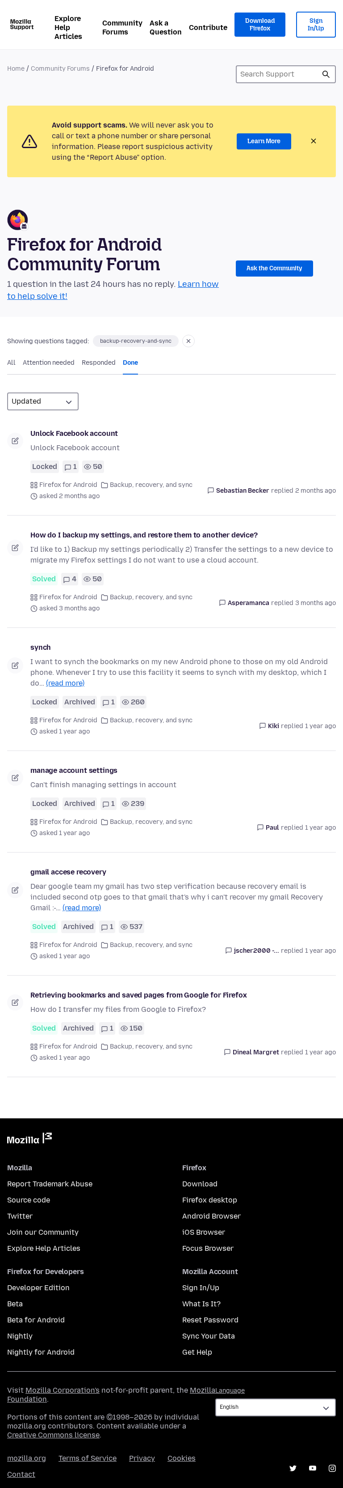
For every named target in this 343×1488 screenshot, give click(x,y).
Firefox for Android (68, 485)
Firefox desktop (209, 1200)
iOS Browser (203, 1232)
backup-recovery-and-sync (136, 341)
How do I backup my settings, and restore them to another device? (144, 535)
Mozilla (29, 1140)
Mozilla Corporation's (62, 1390)
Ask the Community (274, 268)
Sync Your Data (208, 1336)
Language (230, 1390)
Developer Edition (38, 1287)
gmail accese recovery (68, 872)
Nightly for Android (41, 1352)
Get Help (197, 1352)
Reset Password (210, 1320)
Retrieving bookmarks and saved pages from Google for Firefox (138, 995)
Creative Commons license (53, 1435)
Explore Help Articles (68, 27)
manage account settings (73, 770)
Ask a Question (166, 27)
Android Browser (211, 1216)
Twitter (20, 1216)
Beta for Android (36, 1320)
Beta (15, 1304)
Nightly (20, 1336)
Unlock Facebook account (74, 433)
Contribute (208, 27)
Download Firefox (260, 25)
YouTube (312, 1468)
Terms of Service (88, 1458)
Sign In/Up (316, 25)
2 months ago (315, 491)
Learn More (263, 141)
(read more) (65, 683)
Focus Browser (208, 1248)
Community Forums (122, 27)
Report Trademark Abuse (49, 1184)
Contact (21, 1474)
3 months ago (315, 603)
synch (40, 647)
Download (200, 1184)
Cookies (181, 1458)
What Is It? (201, 1304)
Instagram (332, 1468)
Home (16, 68)
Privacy (142, 1458)
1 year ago (320, 726)
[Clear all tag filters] (188, 341)
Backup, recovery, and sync (151, 485)
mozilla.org (26, 1458)
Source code (28, 1200)
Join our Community (43, 1232)
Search (326, 74)
